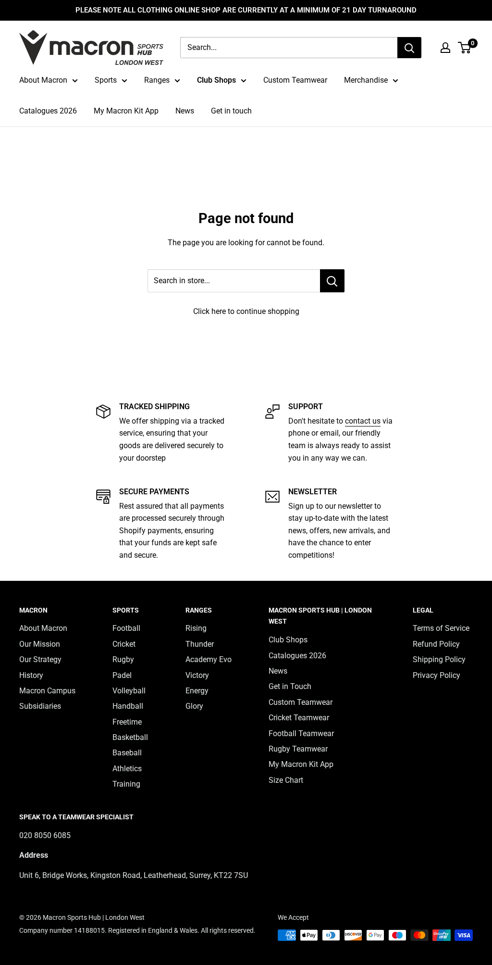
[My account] (445, 47)
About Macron (43, 80)
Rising (196, 628)
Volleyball (129, 690)
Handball (127, 706)
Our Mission (39, 644)
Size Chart (286, 780)
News (184, 110)
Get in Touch (290, 686)
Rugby (123, 659)
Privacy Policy (436, 675)
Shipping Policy (439, 659)
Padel (122, 675)
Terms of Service (441, 628)
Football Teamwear (301, 733)
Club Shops (216, 80)
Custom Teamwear (295, 80)
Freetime (127, 722)
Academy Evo (208, 659)
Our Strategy (40, 659)
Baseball (127, 752)
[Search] (409, 47)
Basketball (130, 737)
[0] (465, 47)
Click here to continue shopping (246, 311)
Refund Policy (436, 644)
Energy (197, 690)
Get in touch (231, 110)
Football (126, 628)
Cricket (123, 644)
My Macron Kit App (126, 110)
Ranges (157, 80)
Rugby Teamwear (298, 748)
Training (126, 784)
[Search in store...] (332, 280)
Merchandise (366, 80)
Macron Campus (47, 690)
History (31, 675)
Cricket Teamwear (299, 717)
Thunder (199, 644)
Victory (197, 675)
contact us (363, 421)
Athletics (127, 768)
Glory (194, 706)
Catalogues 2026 (48, 110)
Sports (106, 80)
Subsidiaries (40, 706)
